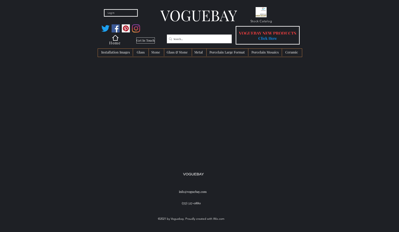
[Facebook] (116, 28)
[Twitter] (105, 28)
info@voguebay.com (193, 192)
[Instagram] (136, 28)
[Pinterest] (126, 28)
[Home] (115, 37)
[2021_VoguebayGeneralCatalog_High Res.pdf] (261, 12)
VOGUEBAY (193, 174)
